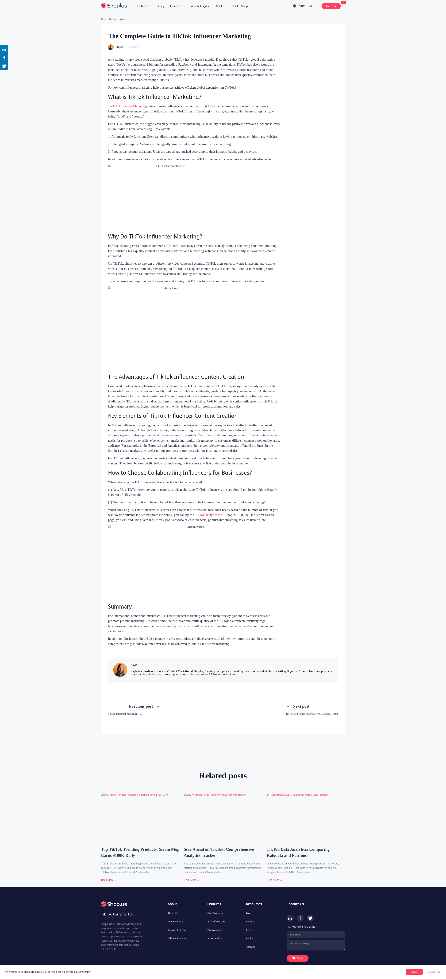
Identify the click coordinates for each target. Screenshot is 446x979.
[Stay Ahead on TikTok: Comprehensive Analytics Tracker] (221, 844)
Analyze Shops (215, 938)
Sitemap (250, 947)
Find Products (215, 913)
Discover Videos (216, 930)
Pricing (160, 6)
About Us (220, 6)
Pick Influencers (216, 921)
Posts (249, 930)
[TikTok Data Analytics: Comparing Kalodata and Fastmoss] (304, 844)
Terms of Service (177, 930)
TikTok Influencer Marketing (127, 106)
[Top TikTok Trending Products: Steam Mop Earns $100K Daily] (138, 844)
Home (104, 19)
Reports (250, 921)
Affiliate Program (200, 6)
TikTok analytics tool (209, 515)
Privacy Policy (175, 921)
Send (300, 958)
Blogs (112, 19)
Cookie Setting (434, 972)
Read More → (109, 879)
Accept (414, 972)
